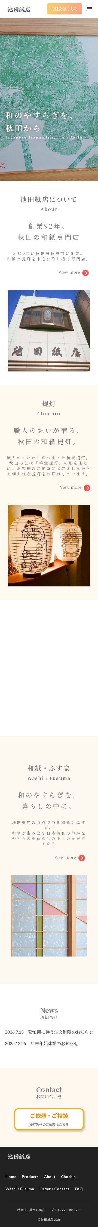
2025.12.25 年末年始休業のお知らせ (41, 1043)
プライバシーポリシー (66, 1209)
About (50, 1176)
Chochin (68, 1176)
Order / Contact (54, 1188)
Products (30, 1176)
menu (89, 8)
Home (10, 1176)
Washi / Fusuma (19, 1188)
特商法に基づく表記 (30, 1209)
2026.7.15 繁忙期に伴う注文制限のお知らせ (49, 1031)
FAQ (79, 1188)
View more (69, 272)
